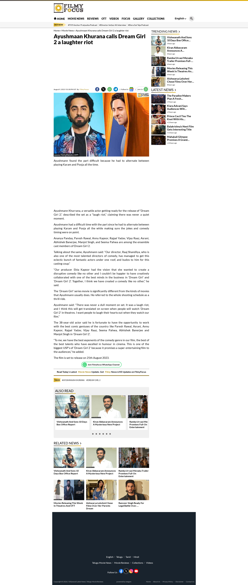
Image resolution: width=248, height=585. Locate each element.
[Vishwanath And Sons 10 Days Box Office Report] (69, 458)
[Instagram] (131, 571)
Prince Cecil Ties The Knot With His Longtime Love (179, 119)
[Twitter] (103, 89)
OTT (103, 18)
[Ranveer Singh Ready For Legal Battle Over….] (134, 490)
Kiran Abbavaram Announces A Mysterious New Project (108, 423)
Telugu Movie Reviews (95, 582)
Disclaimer (180, 582)
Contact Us (190, 582)
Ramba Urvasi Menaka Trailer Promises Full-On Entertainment (144, 424)
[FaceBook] (97, 89)
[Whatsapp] (85, 365)
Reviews (93, 18)
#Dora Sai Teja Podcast (138, 25)
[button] (93, 434)
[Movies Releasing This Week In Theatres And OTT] (69, 490)
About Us (156, 582)
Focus (126, 18)
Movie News (76, 18)
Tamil (128, 557)
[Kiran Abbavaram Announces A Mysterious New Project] (101, 458)
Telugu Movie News (101, 563)
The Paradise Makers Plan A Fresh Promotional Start (179, 98)
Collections (155, 18)
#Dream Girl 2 (93, 380)
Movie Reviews (121, 563)
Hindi (136, 557)
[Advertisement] (37, 72)
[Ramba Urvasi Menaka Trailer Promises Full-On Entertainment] (134, 458)
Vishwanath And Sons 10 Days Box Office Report (72, 423)
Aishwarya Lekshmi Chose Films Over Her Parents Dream (99, 506)
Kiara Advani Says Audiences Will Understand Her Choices (177, 110)
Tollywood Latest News (77, 582)
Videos (114, 18)
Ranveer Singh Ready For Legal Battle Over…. (131, 504)
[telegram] (116, 89)
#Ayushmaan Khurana (73, 380)
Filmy (108, 371)
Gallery (138, 18)
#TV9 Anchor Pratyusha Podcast (82, 25)
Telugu (119, 557)
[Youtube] (136, 571)
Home (61, 18)
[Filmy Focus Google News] (131, 89)
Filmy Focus (83, 89)
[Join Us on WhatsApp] (146, 89)
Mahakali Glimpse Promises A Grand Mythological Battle (178, 139)
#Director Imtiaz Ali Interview (112, 25)
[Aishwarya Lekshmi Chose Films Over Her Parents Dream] (101, 490)
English (179, 18)
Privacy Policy (168, 582)
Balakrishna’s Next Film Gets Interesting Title (180, 128)
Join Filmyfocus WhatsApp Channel (104, 364)
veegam (128, 582)
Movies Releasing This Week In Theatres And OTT (68, 504)
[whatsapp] (109, 89)
